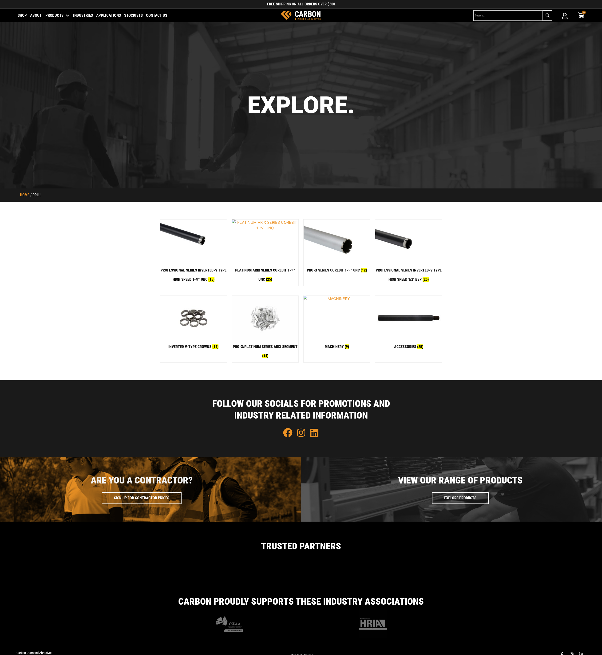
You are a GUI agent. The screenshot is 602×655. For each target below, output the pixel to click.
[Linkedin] (314, 432)
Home (24, 195)
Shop (22, 15)
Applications (108, 15)
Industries (83, 15)
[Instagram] (301, 432)
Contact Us (156, 15)
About (36, 15)
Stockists (133, 15)
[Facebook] (287, 432)
